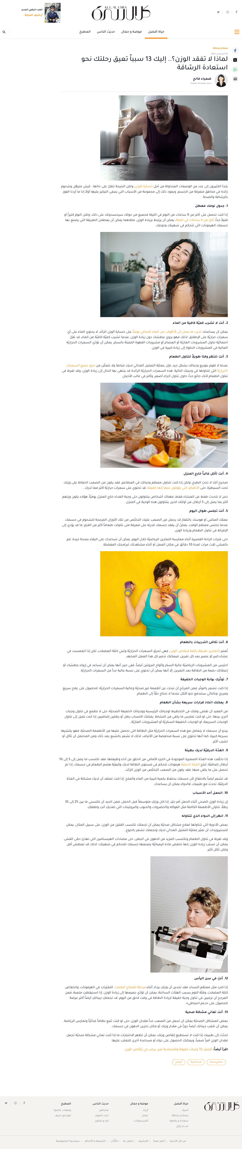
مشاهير (104, 1110)
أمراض (178, 1062)
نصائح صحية (216, 1062)
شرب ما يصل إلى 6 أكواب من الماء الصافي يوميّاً (167, 332)
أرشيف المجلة (34, 15)
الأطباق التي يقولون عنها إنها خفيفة (173, 488)
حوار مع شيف (63, 1115)
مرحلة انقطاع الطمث (130, 987)
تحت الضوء (102, 1115)
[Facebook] (235, 50)
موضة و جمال (131, 32)
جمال (145, 1115)
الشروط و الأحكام (95, 1141)
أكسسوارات (141, 1121)
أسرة (185, 1110)
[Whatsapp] (235, 69)
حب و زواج (182, 1126)
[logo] (121, 12)
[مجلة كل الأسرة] (221, 1106)
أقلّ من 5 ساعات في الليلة (195, 220)
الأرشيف (143, 1141)
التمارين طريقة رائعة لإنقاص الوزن (195, 651)
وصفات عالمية (62, 1110)
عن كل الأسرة (178, 1141)
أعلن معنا (159, 1141)
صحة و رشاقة (220, 48)
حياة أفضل (156, 32)
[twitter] (218, 13)
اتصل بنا (128, 1141)
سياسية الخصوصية (68, 1141)
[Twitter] (235, 59)
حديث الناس (106, 32)
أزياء (145, 1110)
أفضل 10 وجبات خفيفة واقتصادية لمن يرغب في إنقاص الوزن (168, 1049)
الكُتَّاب (114, 1141)
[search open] (6, 32)
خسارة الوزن (144, 187)
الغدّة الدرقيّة (190, 765)
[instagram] (227, 13)
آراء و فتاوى (102, 1121)
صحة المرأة (196, 1062)
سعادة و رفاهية (179, 1121)
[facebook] (236, 13)
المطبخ (85, 32)
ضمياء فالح (202, 79)
